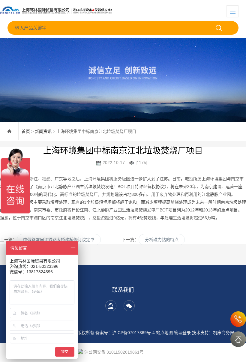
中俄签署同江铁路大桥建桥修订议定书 (58, 239)
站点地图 (164, 332)
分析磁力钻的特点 (161, 239)
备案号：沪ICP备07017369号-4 (125, 332)
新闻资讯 (43, 131)
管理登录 (182, 332)
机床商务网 (223, 332)
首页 (26, 131)
